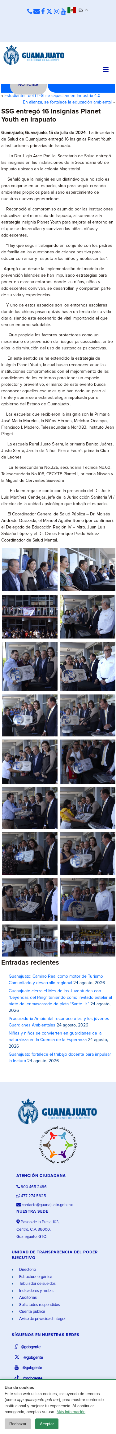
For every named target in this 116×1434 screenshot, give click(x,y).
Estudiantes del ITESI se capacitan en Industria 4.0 (52, 96)
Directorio (27, 1270)
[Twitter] (49, 12)
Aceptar (47, 1424)
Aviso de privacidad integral (42, 1319)
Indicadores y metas (36, 1291)
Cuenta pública (31, 1312)
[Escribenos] (36, 11)
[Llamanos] (29, 11)
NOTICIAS (28, 85)
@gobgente (30, 1347)
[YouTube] (63, 12)
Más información (71, 1412)
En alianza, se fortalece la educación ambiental (67, 102)
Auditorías (27, 1298)
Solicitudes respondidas (39, 1305)
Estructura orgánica (35, 1277)
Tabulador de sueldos (37, 1284)
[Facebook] (43, 12)
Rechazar (17, 1424)
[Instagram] (56, 12)
